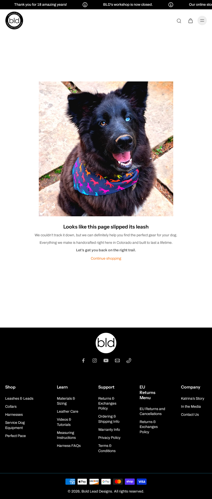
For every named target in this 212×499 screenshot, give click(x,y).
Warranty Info (109, 430)
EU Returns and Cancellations (152, 411)
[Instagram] (94, 360)
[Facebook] (83, 360)
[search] (179, 20)
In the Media (191, 406)
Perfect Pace (15, 436)
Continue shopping (106, 258)
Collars (11, 406)
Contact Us (190, 415)
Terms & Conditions (107, 448)
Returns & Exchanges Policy (107, 404)
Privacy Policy (109, 438)
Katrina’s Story (192, 398)
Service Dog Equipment (15, 425)
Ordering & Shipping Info (108, 418)
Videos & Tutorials (64, 422)
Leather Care (67, 411)
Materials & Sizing (66, 401)
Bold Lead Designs (96, 491)
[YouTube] (106, 360)
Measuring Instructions (66, 435)
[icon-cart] (190, 20)
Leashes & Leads (19, 398)
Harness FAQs (69, 446)
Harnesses (14, 415)
